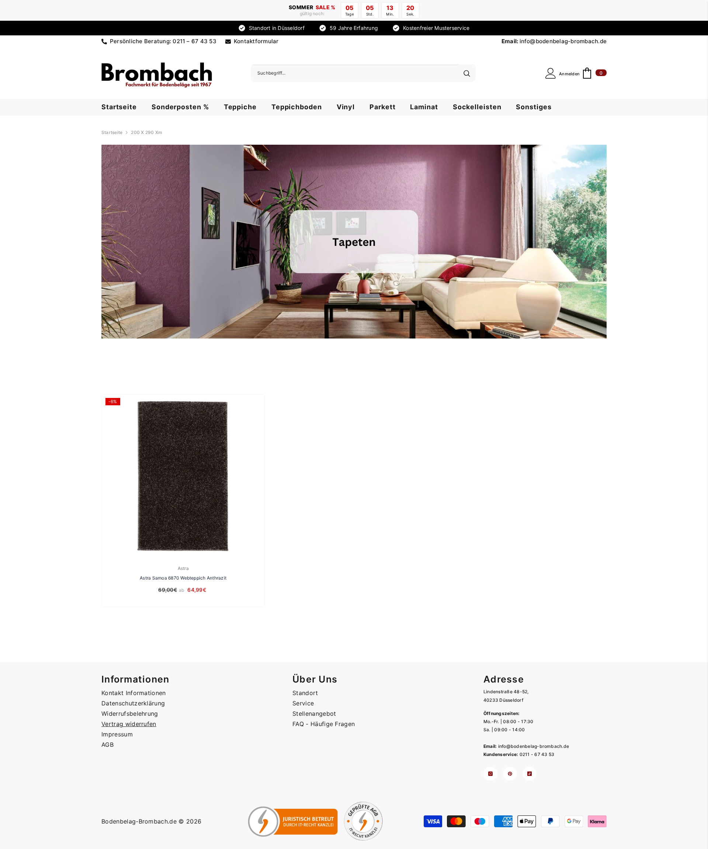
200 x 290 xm (146, 132)
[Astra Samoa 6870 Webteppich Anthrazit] (183, 475)
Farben (13, 365)
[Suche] (363, 73)
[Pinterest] (510, 774)
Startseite (111, 132)
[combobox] (354, 73)
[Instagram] (490, 774)
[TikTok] (530, 774)
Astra (183, 568)
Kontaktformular (256, 41)
